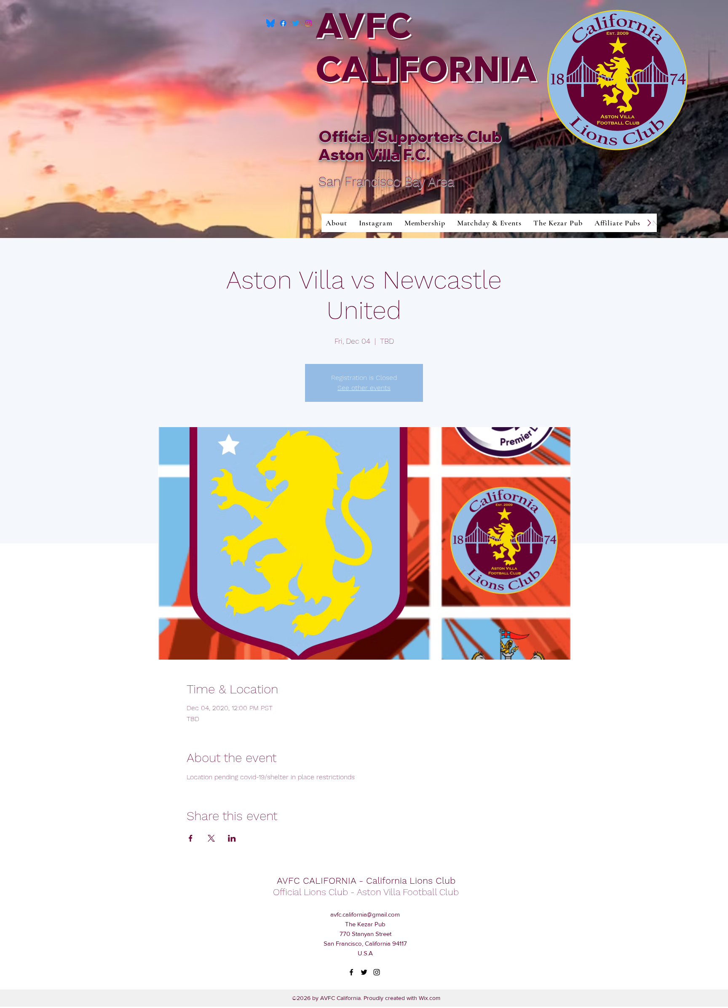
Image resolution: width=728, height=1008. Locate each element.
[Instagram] (308, 23)
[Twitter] (296, 23)
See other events (364, 388)
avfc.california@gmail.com (365, 914)
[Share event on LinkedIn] (232, 838)
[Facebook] (283, 23)
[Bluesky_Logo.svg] (270, 23)
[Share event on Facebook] (191, 838)
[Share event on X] (211, 838)
